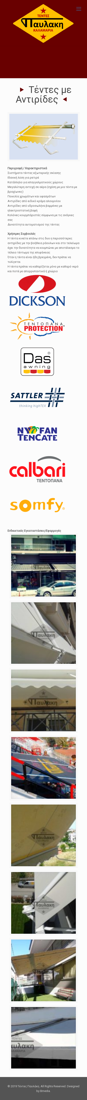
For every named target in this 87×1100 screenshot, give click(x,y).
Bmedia (45, 1091)
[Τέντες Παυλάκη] (43, 23)
